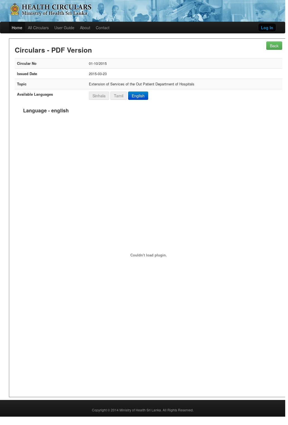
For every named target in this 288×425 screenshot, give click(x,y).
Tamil (118, 95)
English (138, 95)
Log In (267, 27)
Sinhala (99, 95)
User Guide (64, 27)
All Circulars (38, 27)
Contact (102, 27)
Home (17, 27)
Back (274, 45)
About (85, 27)
